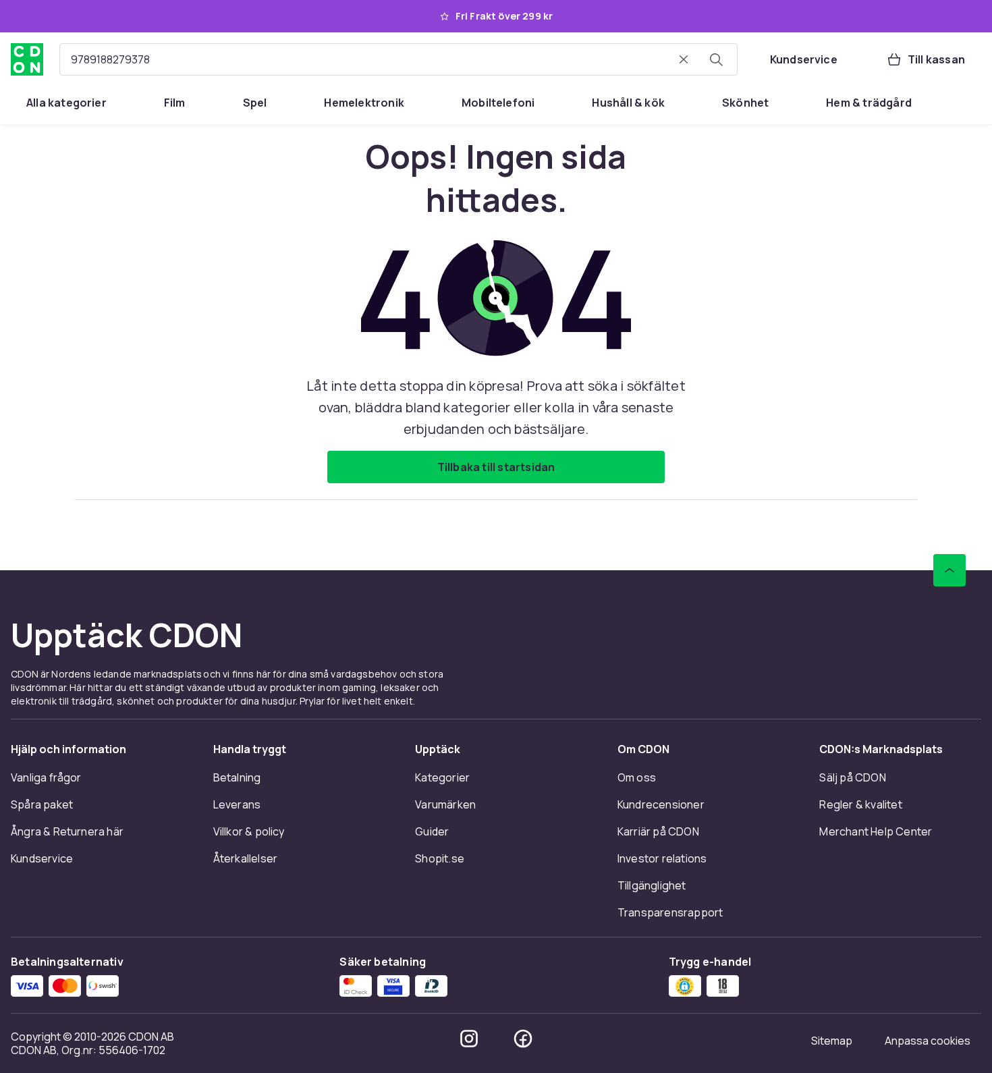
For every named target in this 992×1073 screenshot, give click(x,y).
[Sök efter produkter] (716, 59)
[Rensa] (683, 59)
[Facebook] (523, 1038)
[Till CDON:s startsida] (27, 59)
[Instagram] (469, 1038)
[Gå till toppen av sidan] (949, 570)
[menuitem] (66, 102)
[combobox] (398, 59)
